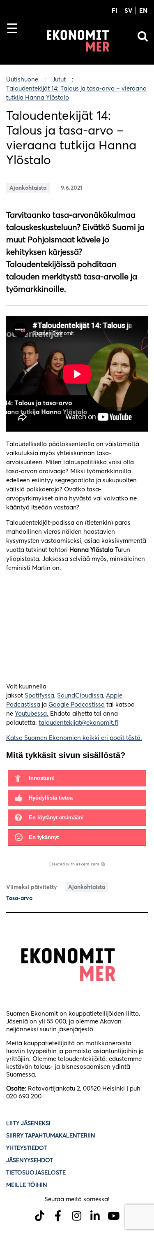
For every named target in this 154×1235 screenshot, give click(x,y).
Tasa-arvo (19, 898)
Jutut (59, 79)
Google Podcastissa (76, 704)
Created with (74, 864)
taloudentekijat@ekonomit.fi (78, 722)
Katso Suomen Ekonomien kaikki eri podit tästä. (74, 738)
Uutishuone (22, 79)
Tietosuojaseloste (36, 1172)
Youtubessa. (31, 713)
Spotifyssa (39, 695)
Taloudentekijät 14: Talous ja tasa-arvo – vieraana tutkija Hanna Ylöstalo (76, 92)
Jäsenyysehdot (29, 1160)
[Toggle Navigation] (15, 42)
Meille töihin (26, 1184)
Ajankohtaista (27, 187)
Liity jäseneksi (28, 1123)
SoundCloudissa (80, 695)
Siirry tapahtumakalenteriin (50, 1135)
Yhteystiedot (26, 1147)
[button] (77, 778)
